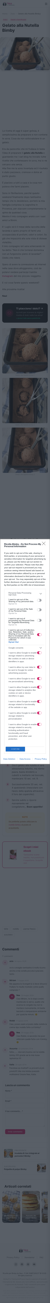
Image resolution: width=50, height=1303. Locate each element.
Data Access (25, 759)
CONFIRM (15, 749)
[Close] (44, 544)
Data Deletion (9, 759)
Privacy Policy (41, 759)
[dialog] (25, 651)
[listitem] (25, 594)
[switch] (39, 600)
